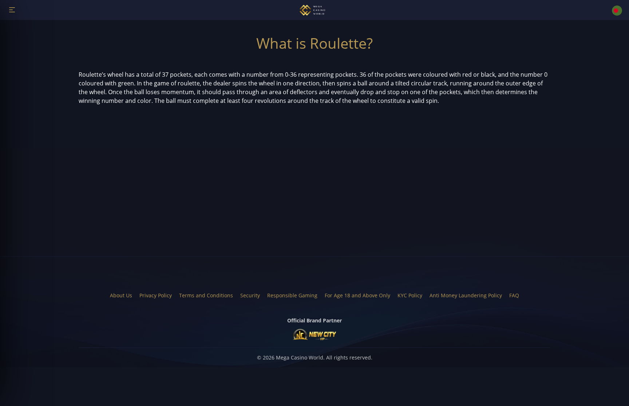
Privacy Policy (155, 295)
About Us (121, 295)
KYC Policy (409, 295)
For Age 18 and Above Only (357, 295)
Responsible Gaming (292, 295)
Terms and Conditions (206, 295)
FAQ (514, 295)
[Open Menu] (12, 9)
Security (250, 295)
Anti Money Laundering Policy (466, 295)
